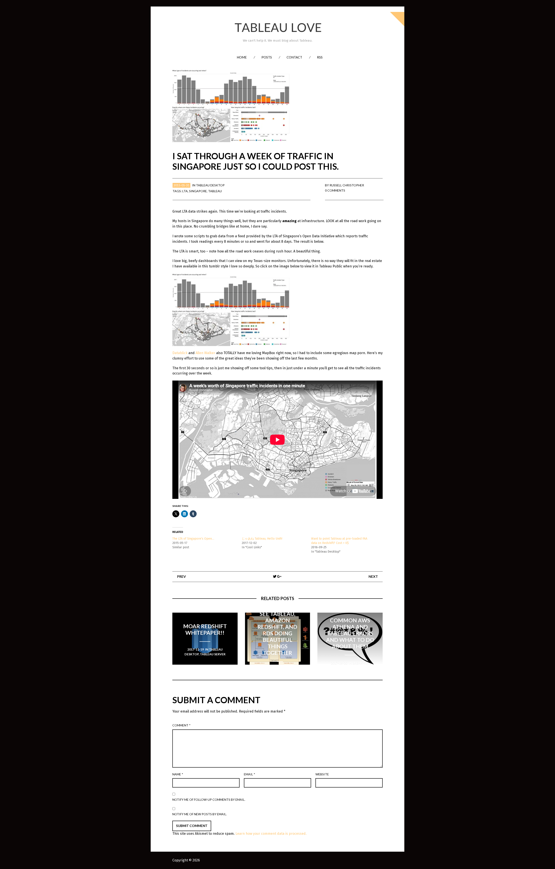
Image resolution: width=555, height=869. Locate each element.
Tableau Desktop (210, 185)
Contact (294, 57)
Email (249, 774)
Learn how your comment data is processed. (271, 834)
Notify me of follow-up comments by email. (208, 799)
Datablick (180, 353)
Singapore (198, 191)
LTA (185, 191)
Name (177, 774)
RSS (320, 57)
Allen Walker (205, 353)
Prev (181, 576)
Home (242, 57)
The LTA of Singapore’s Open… (193, 538)
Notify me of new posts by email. (199, 814)
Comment (181, 725)
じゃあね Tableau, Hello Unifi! (262, 538)
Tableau (215, 191)
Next (373, 576)
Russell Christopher (347, 185)
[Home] (277, 27)
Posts (266, 57)
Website (322, 774)
